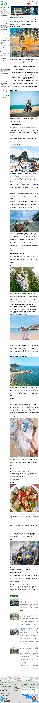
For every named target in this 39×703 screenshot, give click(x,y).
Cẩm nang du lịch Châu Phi (4, 95)
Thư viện (15, 687)
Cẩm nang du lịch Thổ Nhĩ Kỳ (5, 86)
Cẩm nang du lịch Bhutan (4, 88)
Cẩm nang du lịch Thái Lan (4, 67)
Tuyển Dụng (16, 690)
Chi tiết (21, 610)
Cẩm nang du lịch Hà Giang (4, 40)
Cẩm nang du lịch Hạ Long (4, 31)
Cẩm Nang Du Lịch (15, 15)
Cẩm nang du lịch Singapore (4, 65)
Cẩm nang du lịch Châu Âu (4, 73)
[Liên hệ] (2, 700)
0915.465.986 (31, 4)
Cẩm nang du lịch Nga (4, 71)
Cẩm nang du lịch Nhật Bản (4, 60)
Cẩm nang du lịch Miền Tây (4, 45)
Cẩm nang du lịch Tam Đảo (4, 9)
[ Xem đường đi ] (4, 689)
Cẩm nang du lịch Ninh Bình (4, 97)
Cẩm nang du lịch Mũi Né (4, 47)
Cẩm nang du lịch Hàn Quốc (4, 53)
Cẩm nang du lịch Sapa (4, 38)
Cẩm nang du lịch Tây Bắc (4, 93)
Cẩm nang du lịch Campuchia (3, 79)
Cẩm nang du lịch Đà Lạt (4, 21)
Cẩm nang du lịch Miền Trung (5, 69)
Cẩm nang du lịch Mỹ (3, 58)
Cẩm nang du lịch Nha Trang (5, 19)
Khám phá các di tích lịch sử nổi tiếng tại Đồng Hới (29, 647)
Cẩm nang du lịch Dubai (4, 81)
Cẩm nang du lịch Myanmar (4, 75)
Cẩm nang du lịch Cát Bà (4, 29)
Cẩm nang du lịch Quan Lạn (4, 33)
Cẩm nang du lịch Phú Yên (4, 11)
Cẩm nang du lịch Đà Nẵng (4, 13)
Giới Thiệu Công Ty (17, 686)
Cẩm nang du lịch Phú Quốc (4, 23)
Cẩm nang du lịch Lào (3, 63)
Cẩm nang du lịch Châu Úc (4, 77)
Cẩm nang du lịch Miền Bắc (4, 27)
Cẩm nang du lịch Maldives (4, 90)
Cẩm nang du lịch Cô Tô (4, 25)
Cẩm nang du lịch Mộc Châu (4, 36)
